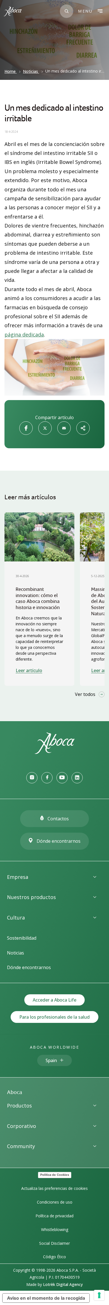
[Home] (54, 752)
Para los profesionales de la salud (54, 1017)
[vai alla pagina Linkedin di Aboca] (77, 777)
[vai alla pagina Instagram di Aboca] (31, 777)
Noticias (30, 71)
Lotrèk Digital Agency (63, 1284)
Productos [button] (19, 1105)
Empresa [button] (17, 877)
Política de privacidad (54, 1215)
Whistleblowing (54, 1229)
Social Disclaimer (54, 1243)
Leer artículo (29, 670)
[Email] (64, 428)
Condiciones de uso (54, 1202)
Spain (51, 1060)
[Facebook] (26, 428)
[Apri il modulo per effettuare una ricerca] (66, 11)
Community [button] (21, 1146)
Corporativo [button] (21, 1126)
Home (10, 71)
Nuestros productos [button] (31, 897)
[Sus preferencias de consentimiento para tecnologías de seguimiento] (99, 1295)
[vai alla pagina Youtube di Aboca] (62, 777)
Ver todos (85, 694)
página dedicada (24, 334)
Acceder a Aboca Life (54, 1000)
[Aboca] (12, 11)
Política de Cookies (54, 1175)
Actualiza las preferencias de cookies (54, 1188)
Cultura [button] (16, 917)
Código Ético (54, 1256)
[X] (45, 428)
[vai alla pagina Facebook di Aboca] (47, 777)
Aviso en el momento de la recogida (46, 1298)
